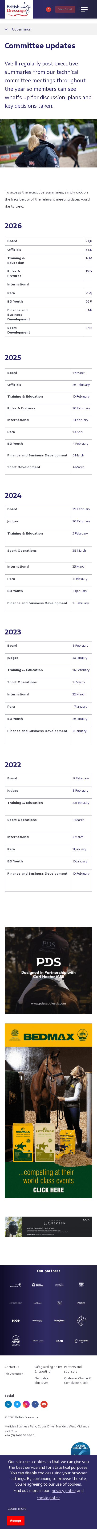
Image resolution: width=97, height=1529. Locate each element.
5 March (91, 310)
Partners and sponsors (73, 1369)
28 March (79, 550)
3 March (91, 328)
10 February (81, 396)
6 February (80, 420)
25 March (79, 566)
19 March (79, 373)
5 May (90, 249)
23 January (80, 591)
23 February (81, 802)
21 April (91, 293)
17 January (80, 706)
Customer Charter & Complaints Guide (77, 1381)
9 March (79, 820)
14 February (81, 670)
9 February (80, 645)
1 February (80, 578)
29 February (81, 509)
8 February (80, 790)
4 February (80, 443)
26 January (80, 719)
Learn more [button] (17, 1508)
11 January (79, 849)
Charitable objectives (41, 1381)
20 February (82, 408)
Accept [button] (15, 1520)
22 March (79, 694)
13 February (81, 603)
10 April (78, 432)
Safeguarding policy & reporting (48, 1369)
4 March (78, 467)
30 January (80, 658)
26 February (81, 385)
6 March (79, 455)
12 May (90, 258)
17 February (81, 778)
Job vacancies (14, 1374)
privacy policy (64, 1490)
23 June (91, 241)
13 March (79, 682)
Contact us (12, 1367)
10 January (80, 861)
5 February (80, 533)
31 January (79, 731)
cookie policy (48, 1497)
